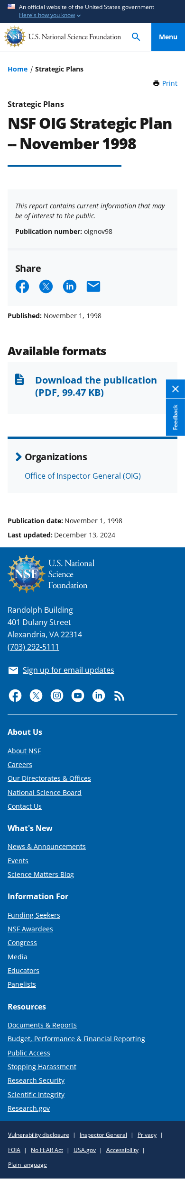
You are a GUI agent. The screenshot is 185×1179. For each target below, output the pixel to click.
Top (168, 485)
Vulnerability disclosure (38, 1135)
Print (169, 83)
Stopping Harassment (42, 1066)
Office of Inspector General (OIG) (83, 476)
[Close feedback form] (175, 389)
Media (18, 956)
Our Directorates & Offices (49, 778)
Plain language (27, 1165)
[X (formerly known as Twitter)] (36, 695)
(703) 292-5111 (33, 647)
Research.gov (29, 1108)
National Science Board (45, 792)
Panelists (22, 984)
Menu (168, 36)
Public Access (29, 1052)
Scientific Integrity (36, 1094)
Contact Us (25, 806)
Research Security (36, 1080)
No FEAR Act (47, 1150)
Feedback (175, 417)
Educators (23, 970)
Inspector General (103, 1135)
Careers (20, 764)
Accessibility (122, 1150)
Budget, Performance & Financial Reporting (76, 1038)
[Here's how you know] (92, 11)
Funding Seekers (34, 915)
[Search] (136, 37)
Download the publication (96, 386)
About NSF (24, 750)
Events (18, 860)
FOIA (14, 1150)
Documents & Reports (42, 1024)
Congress (22, 942)
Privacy (147, 1135)
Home (18, 68)
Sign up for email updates (68, 670)
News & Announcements (47, 846)
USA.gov (85, 1150)
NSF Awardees (30, 928)
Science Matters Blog (41, 874)
